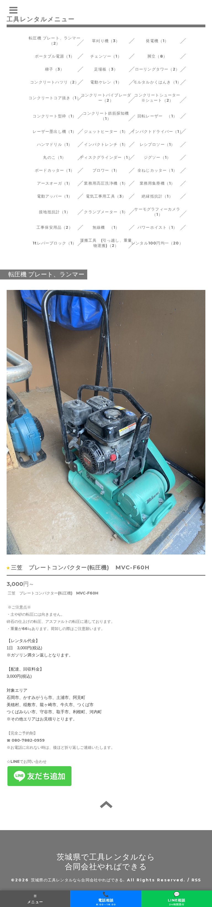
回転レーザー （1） (157, 116)
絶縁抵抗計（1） (157, 196)
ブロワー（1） (106, 170)
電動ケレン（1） (106, 82)
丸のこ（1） (54, 157)
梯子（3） (55, 69)
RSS (196, 880)
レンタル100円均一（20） (157, 243)
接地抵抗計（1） (54, 211)
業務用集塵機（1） (157, 183)
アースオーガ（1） (55, 183)
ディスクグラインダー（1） (106, 157)
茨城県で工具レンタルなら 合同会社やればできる (106, 861)
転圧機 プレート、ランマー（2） (55, 41)
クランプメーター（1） (106, 211)
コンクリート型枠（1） (54, 116)
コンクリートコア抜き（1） (54, 97)
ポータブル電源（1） (55, 56)
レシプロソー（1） (157, 144)
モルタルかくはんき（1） (157, 82)
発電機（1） (157, 40)
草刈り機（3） (106, 40)
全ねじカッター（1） (157, 170)
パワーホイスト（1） (157, 227)
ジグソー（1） (157, 157)
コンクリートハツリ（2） (54, 82)
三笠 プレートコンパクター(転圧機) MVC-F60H (80, 567)
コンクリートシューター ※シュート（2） (159, 98)
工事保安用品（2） (54, 227)
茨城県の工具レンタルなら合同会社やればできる (77, 880)
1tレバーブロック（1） (54, 243)
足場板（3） (106, 69)
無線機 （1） (106, 227)
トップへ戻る (106, 804)
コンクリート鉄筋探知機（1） (106, 116)
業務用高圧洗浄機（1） (106, 183)
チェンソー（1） (106, 56)
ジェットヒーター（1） (106, 131)
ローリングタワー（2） (157, 69)
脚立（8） (157, 56)
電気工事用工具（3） (106, 196)
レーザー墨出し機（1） (54, 131)
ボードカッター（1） (55, 170)
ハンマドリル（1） (55, 144)
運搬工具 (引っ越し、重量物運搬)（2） (106, 243)
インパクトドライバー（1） (157, 131)
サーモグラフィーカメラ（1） (157, 212)
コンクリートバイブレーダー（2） (106, 98)
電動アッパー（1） (55, 196)
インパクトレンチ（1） (106, 144)
